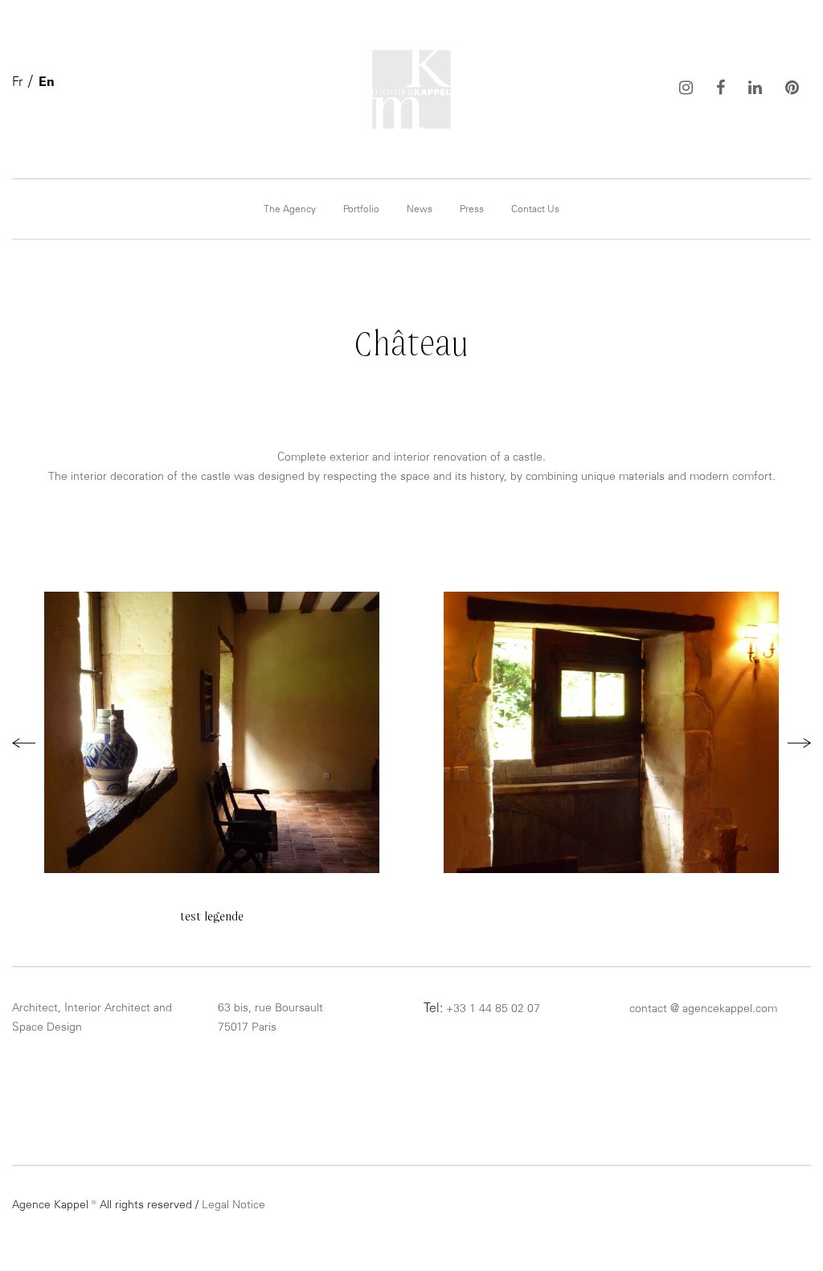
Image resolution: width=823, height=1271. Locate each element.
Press (472, 210)
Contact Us (535, 210)
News (419, 210)
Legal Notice (233, 1206)
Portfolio (361, 210)
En (47, 82)
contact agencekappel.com (703, 1009)
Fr (17, 82)
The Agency (290, 210)
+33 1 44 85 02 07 (493, 1009)
